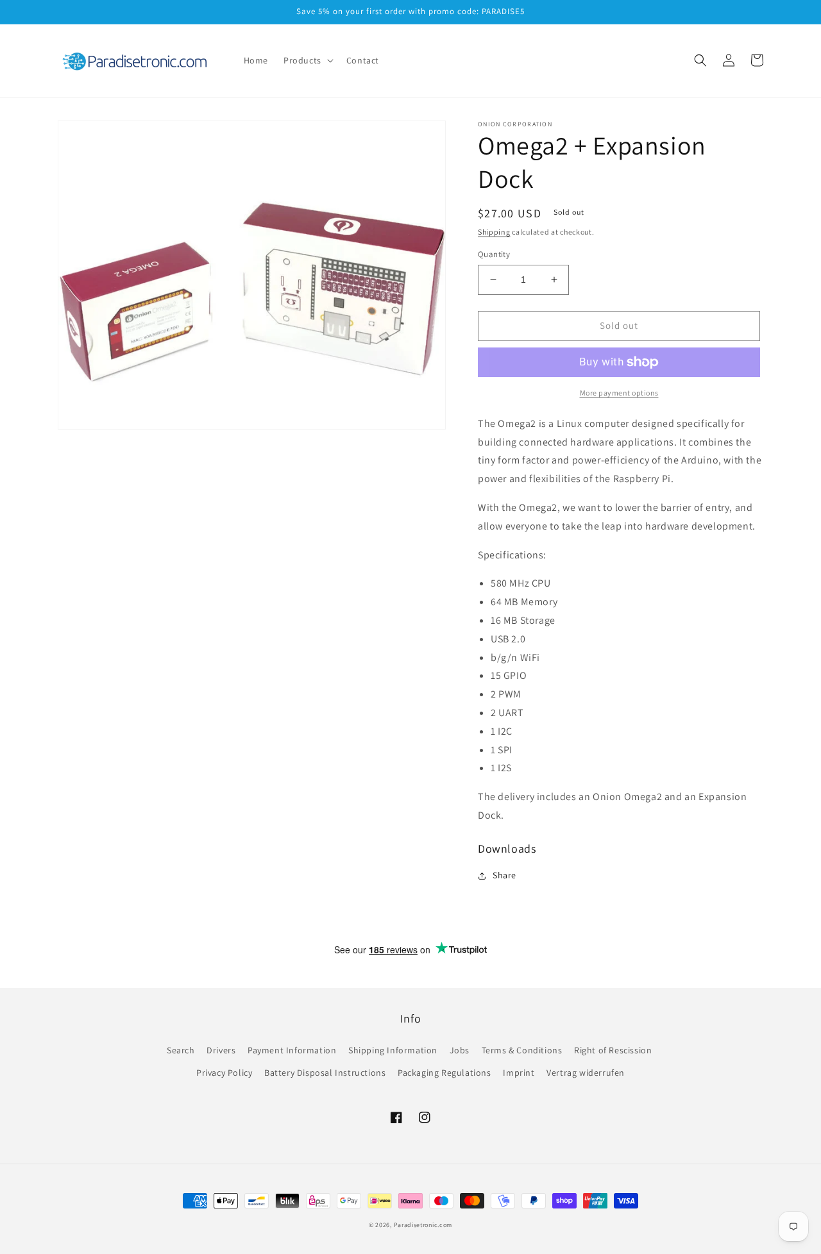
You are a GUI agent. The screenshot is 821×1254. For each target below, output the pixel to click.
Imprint (518, 1072)
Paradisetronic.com (423, 1225)
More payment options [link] (619, 392)
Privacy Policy (224, 1072)
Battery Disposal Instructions (324, 1072)
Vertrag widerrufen (585, 1072)
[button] (307, 60)
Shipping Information (392, 1050)
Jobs (460, 1050)
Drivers (221, 1050)
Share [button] (504, 875)
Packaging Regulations (444, 1072)
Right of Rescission (613, 1050)
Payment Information (292, 1050)
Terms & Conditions (522, 1050)
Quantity (494, 254)
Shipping (494, 232)
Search (181, 1050)
